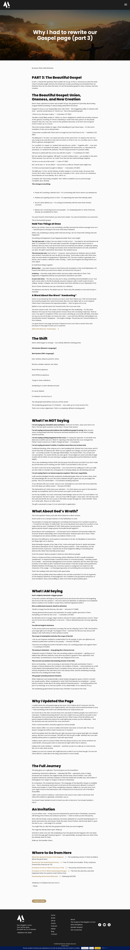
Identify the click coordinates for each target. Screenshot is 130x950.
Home (53, 915)
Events (53, 923)
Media (53, 929)
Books (53, 918)
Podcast (54, 926)
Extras (53, 921)
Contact (54, 934)
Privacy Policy (65, 946)
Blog (52, 931)
